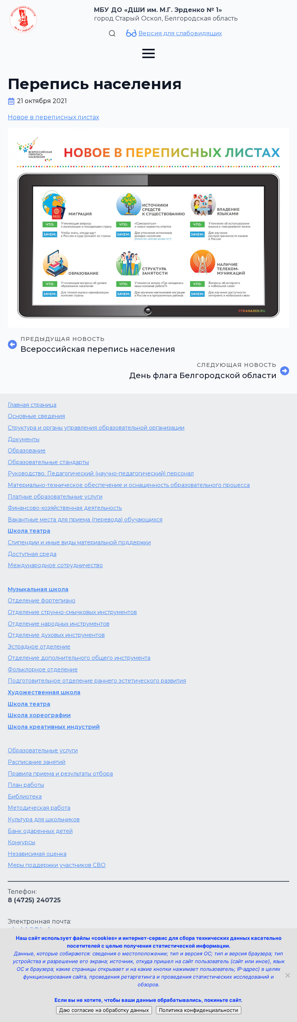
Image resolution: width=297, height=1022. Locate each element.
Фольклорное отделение (43, 669)
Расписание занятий (36, 762)
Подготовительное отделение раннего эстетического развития (97, 680)
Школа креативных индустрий (54, 726)
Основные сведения (36, 416)
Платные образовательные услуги (55, 496)
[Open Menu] (148, 53)
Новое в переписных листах (53, 117)
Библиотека (25, 796)
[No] (287, 975)
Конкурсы (21, 842)
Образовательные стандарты (48, 462)
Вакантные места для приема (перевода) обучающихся (85, 519)
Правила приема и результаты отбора (60, 773)
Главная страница (32, 404)
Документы (23, 439)
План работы (26, 784)
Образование (27, 450)
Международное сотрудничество (55, 565)
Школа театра (29, 530)
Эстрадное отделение (39, 646)
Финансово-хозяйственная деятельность (65, 507)
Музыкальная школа (38, 589)
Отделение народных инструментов (58, 623)
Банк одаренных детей (40, 831)
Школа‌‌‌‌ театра (29, 703)
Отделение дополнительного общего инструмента (79, 657)
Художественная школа (44, 692)
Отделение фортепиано (41, 600)
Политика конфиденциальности (198, 1010)
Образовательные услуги (43, 750)
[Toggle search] (112, 33)
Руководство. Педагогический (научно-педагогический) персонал (101, 473)
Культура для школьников (44, 819)
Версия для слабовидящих (180, 33)
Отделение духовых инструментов (56, 634)
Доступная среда (32, 554)
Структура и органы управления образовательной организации (96, 427)
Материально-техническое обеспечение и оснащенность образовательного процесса (129, 485)
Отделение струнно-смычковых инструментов (72, 612)
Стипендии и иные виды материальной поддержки (79, 542)
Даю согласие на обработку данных (104, 1010)
